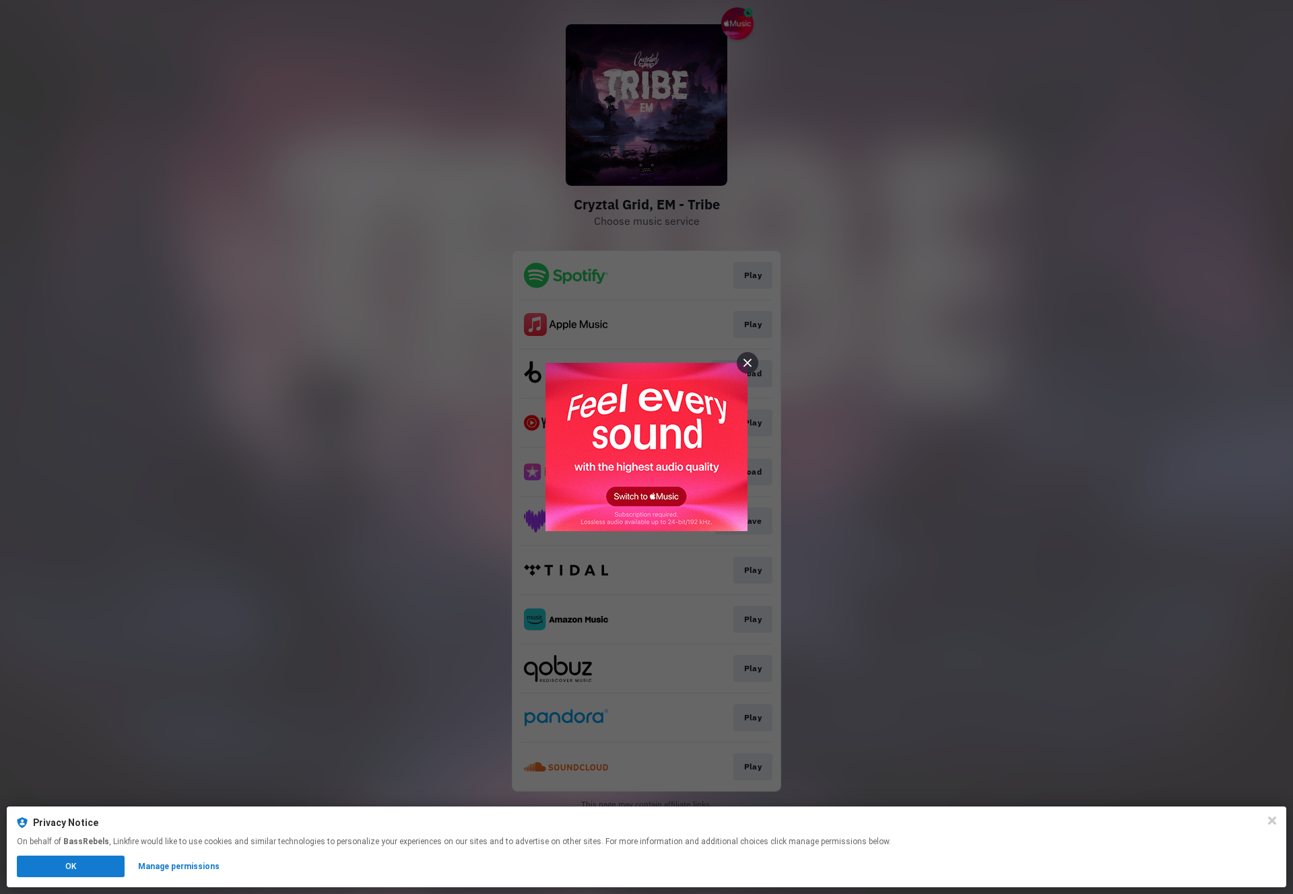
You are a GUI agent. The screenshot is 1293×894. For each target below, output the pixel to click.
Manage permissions (179, 866)
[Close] (1272, 820)
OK (70, 866)
